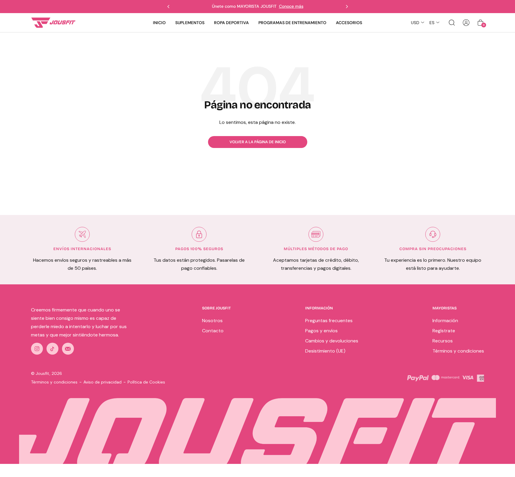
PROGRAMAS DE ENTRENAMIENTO (292, 22)
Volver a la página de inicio (257, 141)
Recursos (442, 341)
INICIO (159, 22)
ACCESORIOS (349, 22)
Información (445, 320)
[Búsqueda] (451, 22)
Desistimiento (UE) (325, 351)
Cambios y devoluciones (331, 341)
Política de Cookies (146, 382)
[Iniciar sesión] (466, 22)
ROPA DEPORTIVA (231, 22)
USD (415, 22)
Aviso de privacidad (102, 382)
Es (432, 22)
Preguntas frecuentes (329, 320)
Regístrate (443, 331)
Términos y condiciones (458, 351)
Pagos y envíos (321, 331)
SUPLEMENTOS (189, 22)
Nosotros (212, 320)
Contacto (213, 331)
